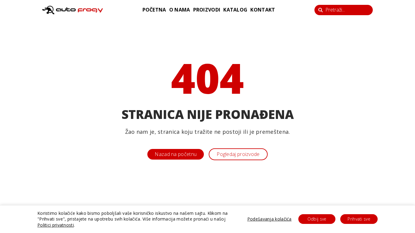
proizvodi (207, 9)
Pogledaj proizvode (238, 154)
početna (154, 9)
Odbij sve (317, 219)
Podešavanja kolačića (269, 219)
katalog (235, 9)
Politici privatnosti (55, 225)
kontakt (262, 9)
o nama (179, 9)
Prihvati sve (359, 219)
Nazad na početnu (176, 154)
